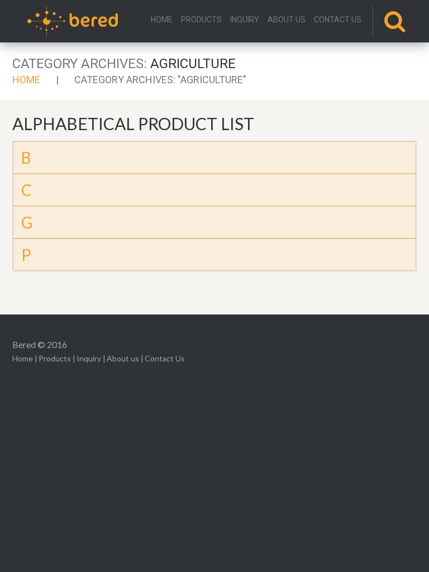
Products (201, 19)
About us (287, 19)
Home (162, 19)
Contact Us (337, 19)
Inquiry (244, 19)
